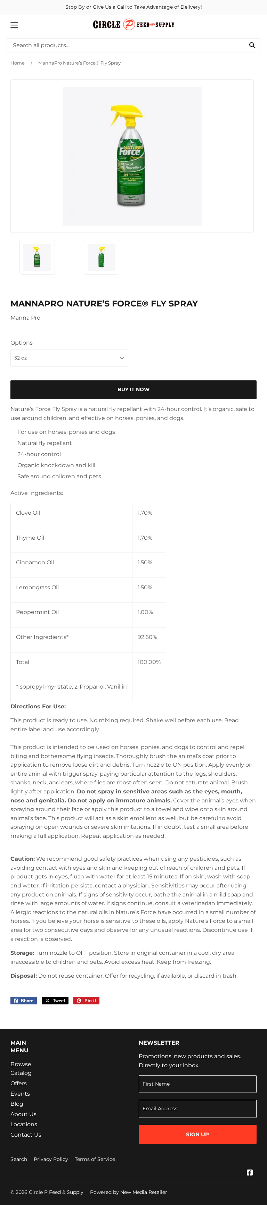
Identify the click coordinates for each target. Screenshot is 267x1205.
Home (17, 63)
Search (18, 1159)
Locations (23, 1124)
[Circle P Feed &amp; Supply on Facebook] (250, 1173)
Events (20, 1093)
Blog (16, 1104)
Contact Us (25, 1134)
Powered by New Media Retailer (128, 1192)
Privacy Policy (51, 1159)
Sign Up (197, 1134)
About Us (23, 1114)
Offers (18, 1083)
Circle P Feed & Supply (56, 1192)
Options (21, 342)
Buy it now (133, 389)
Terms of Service (95, 1159)
